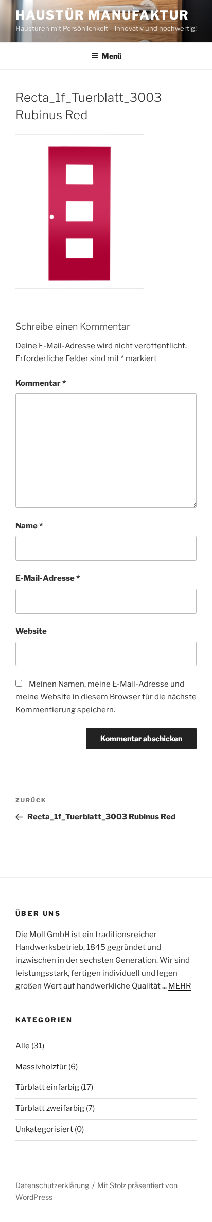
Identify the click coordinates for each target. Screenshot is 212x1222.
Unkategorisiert (44, 1129)
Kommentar (40, 383)
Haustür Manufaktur (102, 15)
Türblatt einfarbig (47, 1087)
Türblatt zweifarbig (49, 1108)
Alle (22, 1045)
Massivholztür (41, 1066)
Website (31, 631)
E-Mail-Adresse (47, 578)
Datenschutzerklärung (52, 1185)
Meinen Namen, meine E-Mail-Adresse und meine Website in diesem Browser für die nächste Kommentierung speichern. (106, 696)
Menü (111, 55)
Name (29, 525)
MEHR (179, 986)
